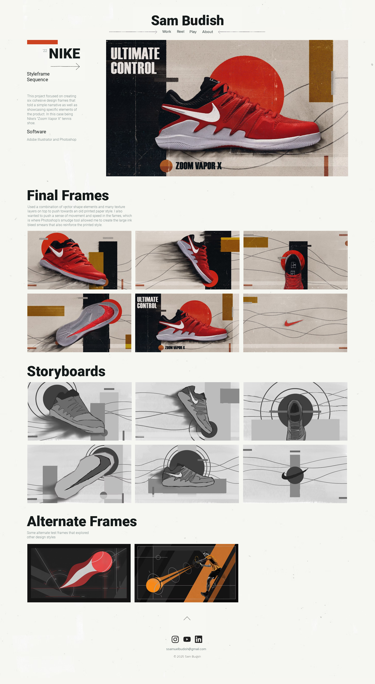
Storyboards (66, 371)
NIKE (64, 53)
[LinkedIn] (199, 639)
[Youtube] (187, 639)
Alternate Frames (82, 521)
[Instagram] (175, 639)
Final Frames (68, 195)
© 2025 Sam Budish (187, 656)
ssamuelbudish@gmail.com (186, 649)
